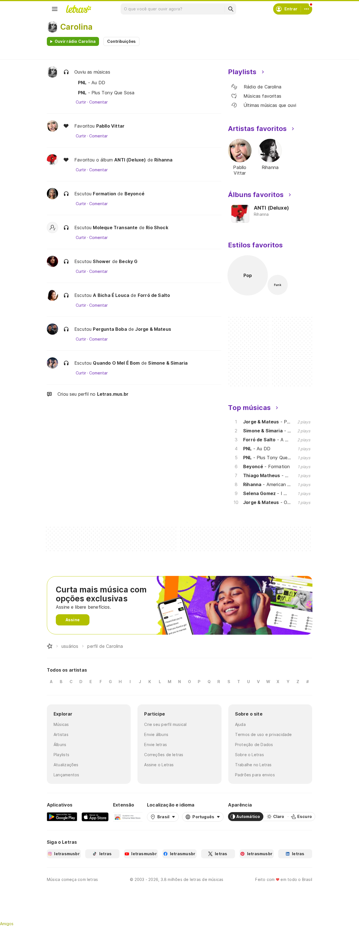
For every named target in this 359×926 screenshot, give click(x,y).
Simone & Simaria (168, 363)
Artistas (61, 734)
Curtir (81, 102)
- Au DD (91, 82)
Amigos (6, 923)
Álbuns (60, 744)
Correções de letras (163, 754)
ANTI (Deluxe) (130, 160)
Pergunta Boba (110, 329)
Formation (104, 193)
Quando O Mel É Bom (116, 363)
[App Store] (95, 816)
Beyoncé (134, 193)
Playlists (61, 754)
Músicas (61, 724)
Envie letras (155, 744)
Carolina (76, 27)
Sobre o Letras (249, 754)
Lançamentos (66, 774)
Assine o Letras (159, 764)
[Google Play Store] (62, 816)
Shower (102, 261)
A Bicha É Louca (111, 295)
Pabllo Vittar (110, 126)
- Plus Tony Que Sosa (106, 92)
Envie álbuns (156, 734)
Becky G (128, 261)
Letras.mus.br (112, 394)
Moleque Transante (115, 227)
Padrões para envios (255, 774)
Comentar (98, 102)
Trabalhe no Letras (253, 764)
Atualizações (66, 764)
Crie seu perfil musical (165, 724)
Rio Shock (157, 227)
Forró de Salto (154, 295)
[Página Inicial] (49, 646)
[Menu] (55, 9)
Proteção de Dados (254, 744)
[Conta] (306, 9)
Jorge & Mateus (153, 329)
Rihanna (163, 160)
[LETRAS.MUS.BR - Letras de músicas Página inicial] (79, 9)
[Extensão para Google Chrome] (127, 816)
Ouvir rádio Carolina (75, 41)
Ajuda (240, 724)
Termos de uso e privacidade (263, 734)
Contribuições (121, 41)
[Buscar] (230, 9)
